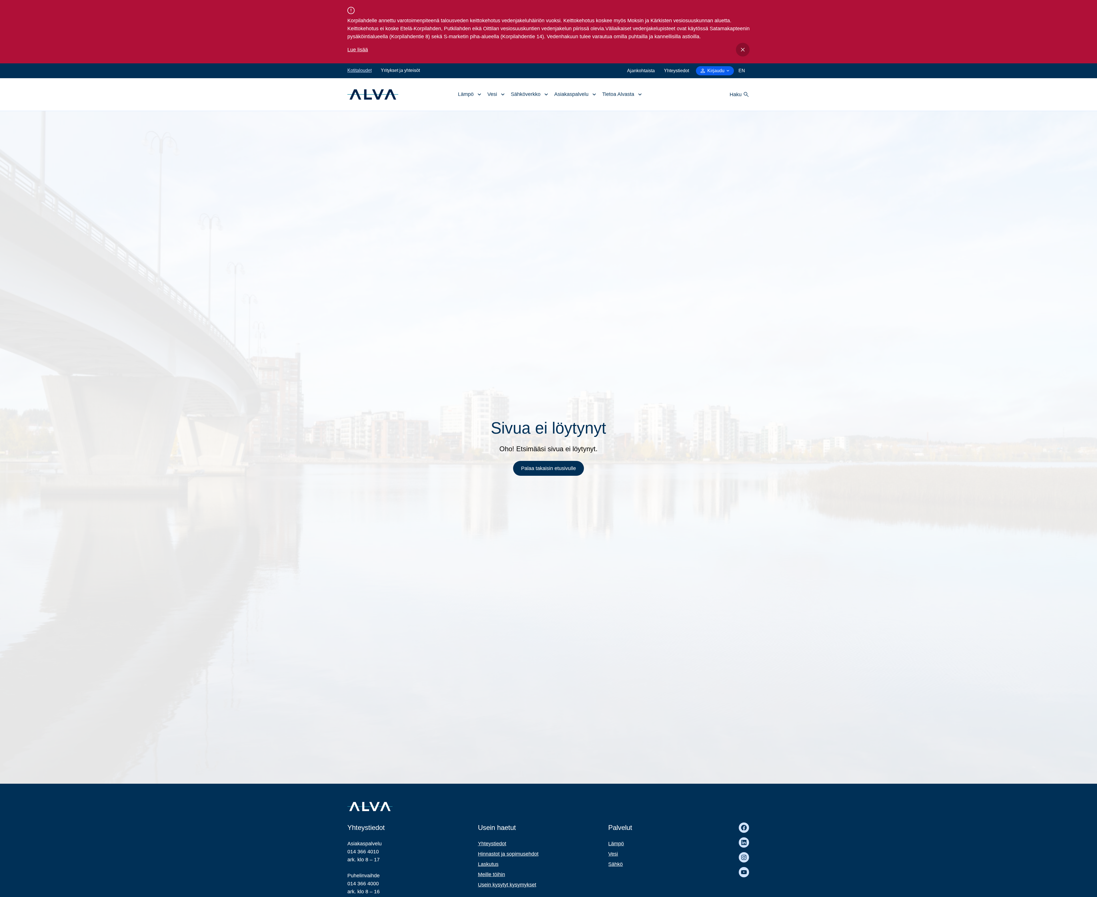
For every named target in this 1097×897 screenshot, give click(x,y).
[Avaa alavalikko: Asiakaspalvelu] (573, 94)
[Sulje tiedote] (743, 50)
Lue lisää (357, 50)
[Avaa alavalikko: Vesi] (494, 94)
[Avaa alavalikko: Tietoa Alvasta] (620, 94)
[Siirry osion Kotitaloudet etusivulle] (372, 94)
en (741, 70)
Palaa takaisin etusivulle (548, 468)
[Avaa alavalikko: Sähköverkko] (528, 94)
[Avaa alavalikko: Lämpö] (468, 94)
